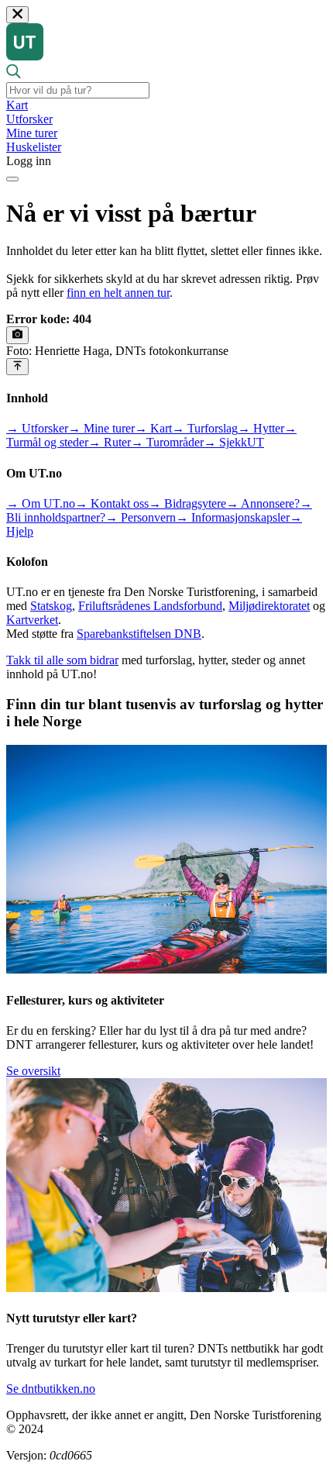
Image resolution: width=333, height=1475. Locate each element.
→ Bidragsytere (187, 503)
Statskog (51, 605)
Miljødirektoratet (269, 605)
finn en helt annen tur (118, 292)
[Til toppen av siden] (17, 366)
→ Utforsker (37, 428)
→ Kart (153, 428)
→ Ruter (109, 442)
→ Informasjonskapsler (233, 517)
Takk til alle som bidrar (62, 660)
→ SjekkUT (234, 442)
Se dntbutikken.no (50, 1388)
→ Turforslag (205, 428)
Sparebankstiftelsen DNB (139, 633)
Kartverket (32, 619)
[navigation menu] (12, 179)
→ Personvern (140, 517)
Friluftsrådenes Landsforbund (150, 605)
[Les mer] (17, 334)
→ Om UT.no (40, 503)
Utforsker (29, 119)
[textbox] (77, 90)
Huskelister (33, 146)
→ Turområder (167, 442)
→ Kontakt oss (112, 503)
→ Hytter (261, 428)
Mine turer (31, 133)
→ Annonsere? (263, 503)
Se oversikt (33, 1070)
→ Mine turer (101, 428)
